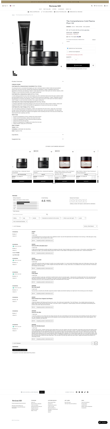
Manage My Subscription (53, 409)
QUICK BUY (21, 181)
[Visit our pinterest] (87, 392)
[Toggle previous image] (13, 43)
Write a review (79, 26)
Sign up (42, 392)
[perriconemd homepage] (55, 6)
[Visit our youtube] (82, 392)
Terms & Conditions (85, 402)
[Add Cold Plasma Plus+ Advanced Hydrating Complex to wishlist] (51, 151)
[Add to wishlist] (93, 65)
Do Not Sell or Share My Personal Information (18, 407)
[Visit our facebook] (76, 392)
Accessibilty (83, 407)
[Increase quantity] (76, 59)
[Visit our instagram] (79, 392)
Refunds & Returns (51, 407)
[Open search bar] (92, 5)
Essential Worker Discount (36, 406)
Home (13, 14)
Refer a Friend (34, 410)
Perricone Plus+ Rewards (36, 403)
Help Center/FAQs (51, 402)
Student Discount (34, 407)
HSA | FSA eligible (72, 36)
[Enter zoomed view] (61, 66)
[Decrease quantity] (68, 59)
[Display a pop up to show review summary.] (22, 176)
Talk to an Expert (34, 405)
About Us (33, 402)
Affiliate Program (34, 409)
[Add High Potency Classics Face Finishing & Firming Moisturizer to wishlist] (94, 151)
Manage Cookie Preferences (17, 405)
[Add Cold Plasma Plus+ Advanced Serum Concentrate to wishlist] (30, 151)
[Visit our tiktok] (84, 392)
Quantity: (68, 57)
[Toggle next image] (63, 43)
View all (93, 39)
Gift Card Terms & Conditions (71, 403)
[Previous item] (13, 167)
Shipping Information (52, 405)
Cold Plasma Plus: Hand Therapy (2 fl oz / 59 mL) (23, 106)
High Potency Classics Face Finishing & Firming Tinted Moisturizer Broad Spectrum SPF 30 (64, 172)
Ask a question (86, 26)
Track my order (51, 406)
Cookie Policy (84, 405)
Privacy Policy (84, 403)
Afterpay (50, 410)
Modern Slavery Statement (86, 406)
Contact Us (50, 403)
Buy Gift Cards (68, 402)
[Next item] (97, 167)
